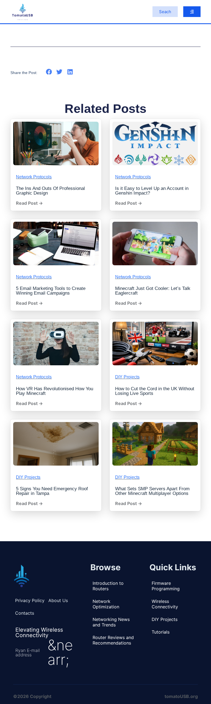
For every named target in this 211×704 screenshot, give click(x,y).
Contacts (24, 613)
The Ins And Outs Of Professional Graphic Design (50, 191)
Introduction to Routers (108, 585)
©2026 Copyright (32, 696)
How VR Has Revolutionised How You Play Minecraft (54, 391)
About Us (58, 600)
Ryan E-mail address (27, 652)
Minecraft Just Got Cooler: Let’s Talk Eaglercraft (152, 291)
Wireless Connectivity (165, 603)
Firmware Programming (166, 585)
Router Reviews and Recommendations (113, 640)
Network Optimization (106, 603)
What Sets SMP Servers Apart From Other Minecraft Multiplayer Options (152, 491)
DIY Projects (127, 377)
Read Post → (29, 203)
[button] (49, 72)
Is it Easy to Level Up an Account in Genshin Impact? (151, 191)
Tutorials (161, 632)
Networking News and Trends (111, 622)
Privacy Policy (30, 600)
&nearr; (60, 652)
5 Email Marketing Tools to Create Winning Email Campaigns (50, 291)
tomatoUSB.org (181, 696)
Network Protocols (34, 177)
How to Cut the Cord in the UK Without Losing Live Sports (154, 391)
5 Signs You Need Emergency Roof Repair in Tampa (52, 491)
